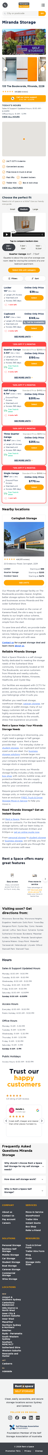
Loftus (13, 930)
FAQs (29, 1259)
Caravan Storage (11, 1270)
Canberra (7, 1364)
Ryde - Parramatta (12, 1334)
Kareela (39, 926)
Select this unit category (24, 270)
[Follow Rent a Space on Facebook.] (17, 1417)
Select (34, 298)
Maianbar (37, 934)
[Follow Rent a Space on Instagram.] (10, 1417)
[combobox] (22, 13)
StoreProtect (33, 1216)
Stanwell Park (8, 949)
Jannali (5, 930)
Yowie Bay (39, 922)
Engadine (6, 922)
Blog (28, 1255)
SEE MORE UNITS (22, 337)
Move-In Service (34, 1212)
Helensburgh (21, 945)
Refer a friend (33, 1230)
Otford (39, 945)
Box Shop (31, 1227)
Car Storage (8, 1259)
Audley (5, 937)
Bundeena (27, 934)
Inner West (8, 1319)
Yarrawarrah (8, 945)
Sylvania (32, 930)
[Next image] (43, 69)
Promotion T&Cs (13, 1451)
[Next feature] (45, 879)
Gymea (40, 930)
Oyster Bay (23, 926)
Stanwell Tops (22, 949)
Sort (37, 278)
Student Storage (11, 1262)
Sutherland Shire (11, 1348)
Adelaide (7, 1371)
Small (12, 209)
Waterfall (34, 941)
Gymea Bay (15, 937)
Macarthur (7, 1322)
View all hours (11, 117)
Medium (24, 209)
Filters (14, 278)
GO (42, 13)
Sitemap (39, 1451)
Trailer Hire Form (35, 1251)
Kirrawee (17, 934)
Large (35, 209)
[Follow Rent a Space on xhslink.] (37, 1417)
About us (7, 1212)
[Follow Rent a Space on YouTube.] (24, 1417)
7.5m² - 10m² (23, 247)
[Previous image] (5, 69)
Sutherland (7, 934)
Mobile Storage (10, 1255)
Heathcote (17, 922)
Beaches (6, 1331)
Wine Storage (9, 1279)
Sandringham (36, 937)
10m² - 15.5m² (39, 247)
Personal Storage (11, 1245)
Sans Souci (22, 930)
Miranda (25, 937)
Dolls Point (28, 922)
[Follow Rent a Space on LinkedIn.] (31, 1417)
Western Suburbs (11, 1351)
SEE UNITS (24, 582)
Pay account (8, 1219)
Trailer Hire (32, 1219)
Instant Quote (33, 1223)
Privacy (27, 1451)
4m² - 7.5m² (8, 247)
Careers (6, 1223)
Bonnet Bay (18, 919)
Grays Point (23, 941)
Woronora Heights (33, 919)
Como (32, 926)
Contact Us (8, 1216)
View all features (12, 188)
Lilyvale (31, 945)
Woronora (7, 919)
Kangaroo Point (9, 926)
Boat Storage (9, 1266)
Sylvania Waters (9, 941)
